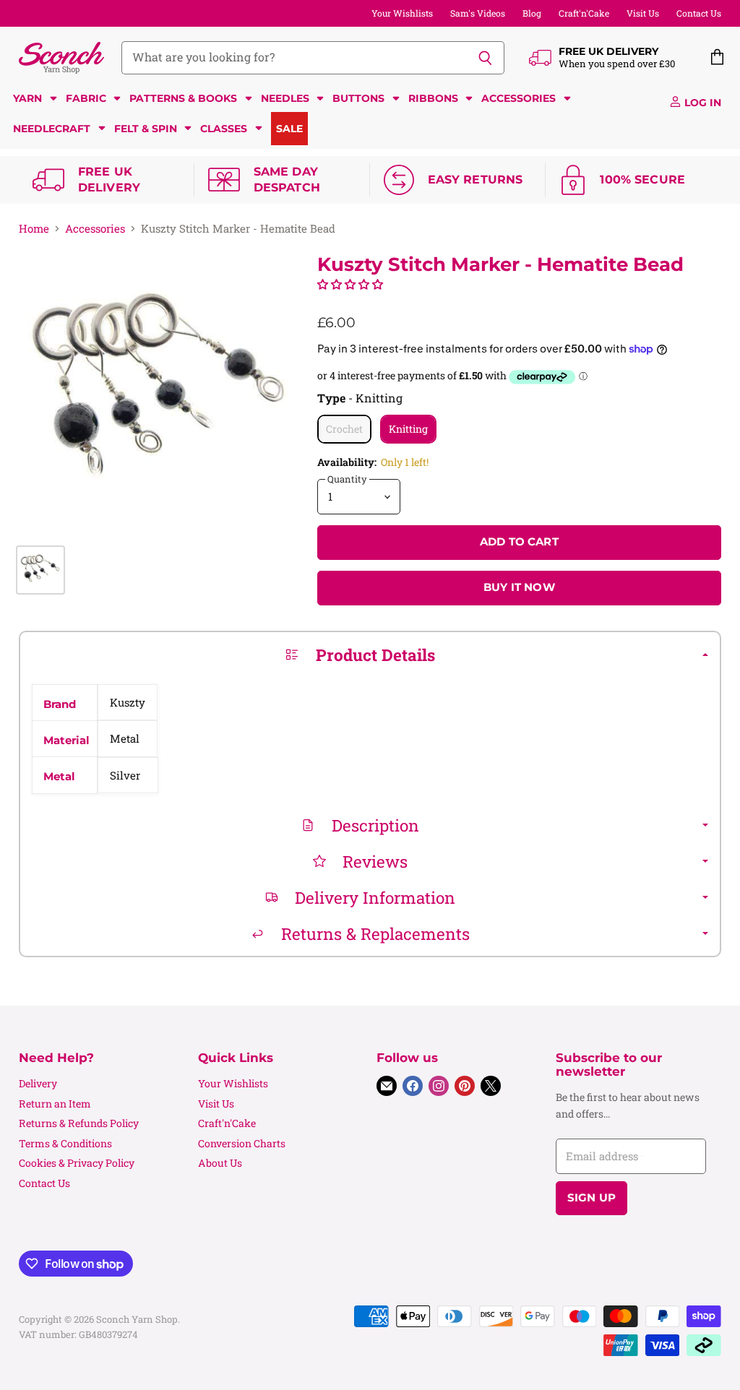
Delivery (38, 1083)
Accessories (95, 229)
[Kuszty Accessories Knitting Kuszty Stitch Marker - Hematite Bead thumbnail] (40, 570)
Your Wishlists (402, 13)
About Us (220, 1163)
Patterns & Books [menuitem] (183, 98)
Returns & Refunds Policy (79, 1123)
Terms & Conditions (65, 1143)
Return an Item (55, 1103)
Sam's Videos (477, 13)
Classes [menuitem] (223, 128)
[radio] (344, 429)
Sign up (591, 1197)
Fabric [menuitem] (86, 98)
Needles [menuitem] (285, 98)
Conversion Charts (241, 1143)
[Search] (485, 57)
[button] (350, 284)
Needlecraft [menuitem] (51, 128)
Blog (531, 13)
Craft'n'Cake (584, 13)
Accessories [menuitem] (518, 98)
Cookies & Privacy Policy (76, 1163)
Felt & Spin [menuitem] (145, 128)
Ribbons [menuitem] (433, 98)
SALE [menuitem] (289, 128)
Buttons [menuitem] (358, 98)
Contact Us (698, 13)
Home (34, 229)
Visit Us (643, 13)
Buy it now (519, 587)
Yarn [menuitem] (27, 98)
